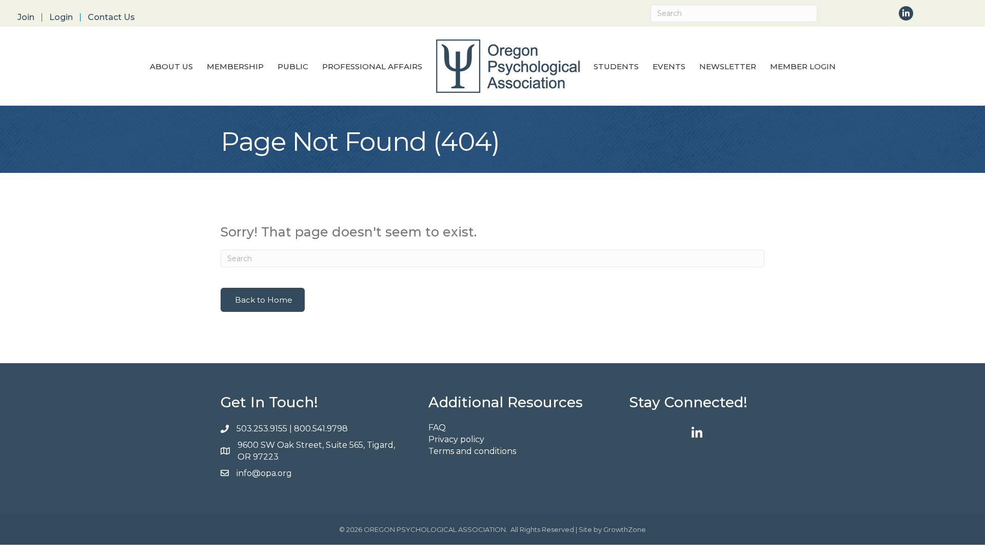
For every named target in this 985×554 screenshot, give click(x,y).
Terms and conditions (472, 451)
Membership (235, 66)
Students (616, 66)
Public (293, 66)
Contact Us (111, 17)
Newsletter (727, 66)
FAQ (437, 427)
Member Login (803, 66)
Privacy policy (456, 439)
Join (25, 17)
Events (669, 66)
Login (61, 17)
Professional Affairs (372, 66)
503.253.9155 (262, 428)
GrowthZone (624, 529)
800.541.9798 (322, 428)
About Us (171, 66)
